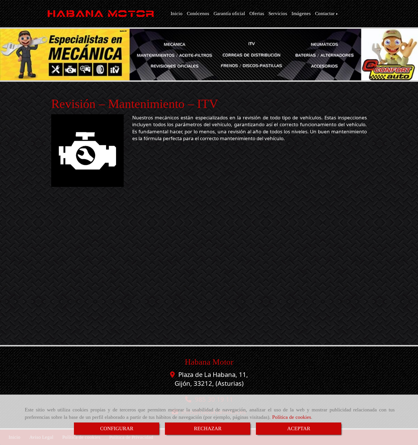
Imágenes (301, 13)
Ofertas (256, 13)
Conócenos (198, 13)
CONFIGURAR (116, 428)
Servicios (277, 13)
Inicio (177, 13)
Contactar (325, 13)
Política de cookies (291, 417)
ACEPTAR (298, 428)
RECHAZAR (208, 428)
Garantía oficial (229, 13)
